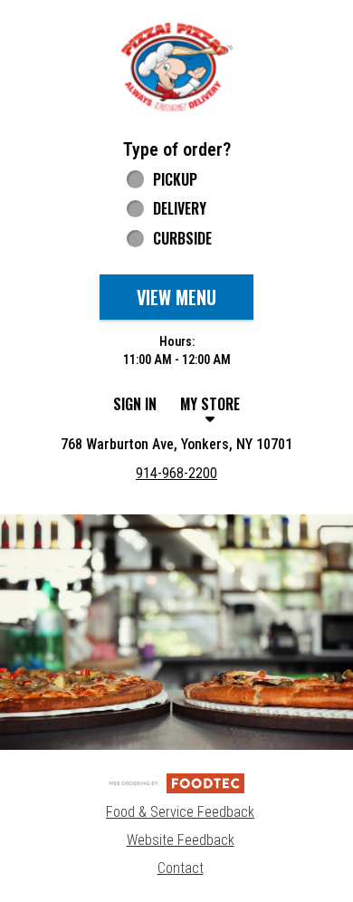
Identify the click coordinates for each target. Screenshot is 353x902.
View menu (176, 297)
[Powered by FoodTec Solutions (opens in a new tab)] (176, 782)
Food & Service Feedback (180, 811)
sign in (135, 404)
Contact (180, 868)
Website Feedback (180, 840)
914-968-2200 (176, 473)
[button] (176, 66)
